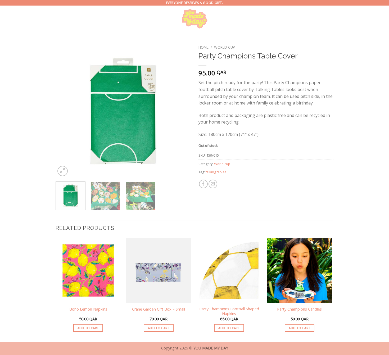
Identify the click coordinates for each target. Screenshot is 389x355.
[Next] (181, 110)
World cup (224, 47)
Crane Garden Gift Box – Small (158, 309)
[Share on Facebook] (203, 184)
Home (203, 47)
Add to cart (88, 328)
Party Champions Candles (299, 309)
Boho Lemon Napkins (88, 309)
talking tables (216, 172)
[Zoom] (62, 171)
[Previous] (65, 110)
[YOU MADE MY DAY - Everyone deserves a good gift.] (194, 18)
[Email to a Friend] (213, 184)
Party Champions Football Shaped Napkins (229, 311)
